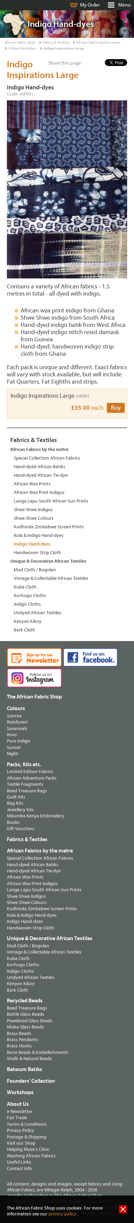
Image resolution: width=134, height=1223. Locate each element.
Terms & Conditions (27, 1124)
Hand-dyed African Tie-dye (41, 475)
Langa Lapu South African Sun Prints (51, 501)
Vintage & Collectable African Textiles (51, 578)
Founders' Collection (31, 1081)
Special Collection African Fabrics (47, 458)
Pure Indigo (18, 741)
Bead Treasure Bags (27, 791)
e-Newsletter (20, 1111)
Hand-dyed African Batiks (39, 467)
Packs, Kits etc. (24, 764)
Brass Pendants (22, 1040)
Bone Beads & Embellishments (37, 1052)
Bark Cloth (24, 630)
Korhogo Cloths (30, 595)
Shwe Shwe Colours (34, 518)
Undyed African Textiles (38, 613)
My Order (90, 5)
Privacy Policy (20, 1130)
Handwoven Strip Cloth (37, 552)
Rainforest (17, 722)
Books (13, 822)
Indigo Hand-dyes (22, 48)
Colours (16, 708)
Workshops (20, 1092)
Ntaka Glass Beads (25, 1027)
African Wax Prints (32, 484)
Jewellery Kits (20, 810)
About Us (18, 1104)
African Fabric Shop (20, 42)
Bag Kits (15, 803)
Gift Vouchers (20, 828)
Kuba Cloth (25, 587)
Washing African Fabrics (31, 1156)
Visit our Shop (21, 1143)
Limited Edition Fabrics (30, 771)
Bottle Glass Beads (25, 1014)
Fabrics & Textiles (56, 42)
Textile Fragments (25, 784)
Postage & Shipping (26, 1137)
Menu (124, 5)
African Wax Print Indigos (39, 492)
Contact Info (19, 1168)
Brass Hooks (19, 1046)
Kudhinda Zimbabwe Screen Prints (49, 527)
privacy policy (62, 1214)
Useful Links (19, 1162)
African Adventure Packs (32, 778)
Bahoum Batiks (24, 1069)
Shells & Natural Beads (29, 1058)
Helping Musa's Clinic (28, 1149)
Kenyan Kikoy (28, 621)
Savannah (17, 728)
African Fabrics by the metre (98, 42)
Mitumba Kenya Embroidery (35, 816)
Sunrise (14, 716)
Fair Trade (17, 1118)
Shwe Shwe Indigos (33, 510)
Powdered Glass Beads (30, 1021)
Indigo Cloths (27, 604)
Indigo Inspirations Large (64, 48)
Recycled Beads (25, 1001)
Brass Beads (19, 1033)
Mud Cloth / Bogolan (35, 570)
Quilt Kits (16, 797)
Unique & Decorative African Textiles (48, 561)
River (12, 735)
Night (12, 754)
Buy (116, 407)
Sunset (14, 747)
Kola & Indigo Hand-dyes (39, 535)
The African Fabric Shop (34, 697)
